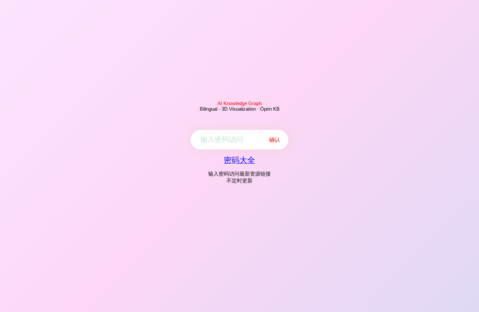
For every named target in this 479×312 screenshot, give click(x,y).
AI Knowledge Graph (240, 103)
